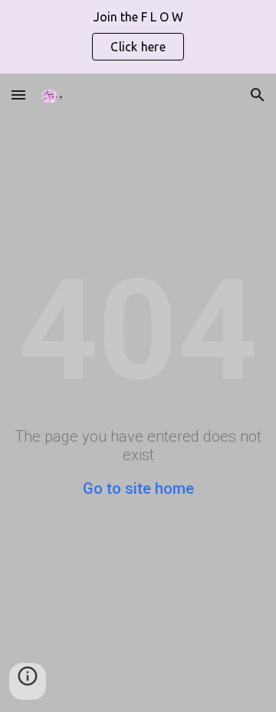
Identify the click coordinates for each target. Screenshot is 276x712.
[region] (138, 36)
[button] (18, 94)
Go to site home (138, 488)
